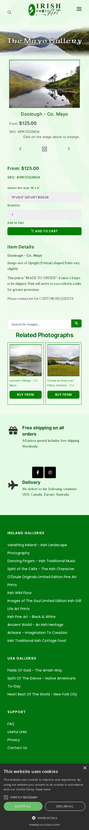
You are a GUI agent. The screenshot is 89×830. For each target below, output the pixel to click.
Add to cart (46, 231)
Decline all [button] (65, 806)
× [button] (85, 768)
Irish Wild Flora (19, 592)
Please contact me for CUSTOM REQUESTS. (40, 299)
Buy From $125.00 (25, 395)
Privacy (13, 739)
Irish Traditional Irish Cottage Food (36, 640)
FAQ (10, 723)
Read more (43, 789)
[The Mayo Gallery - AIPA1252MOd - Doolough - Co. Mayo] (44, 83)
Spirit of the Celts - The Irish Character (40, 568)
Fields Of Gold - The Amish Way (34, 670)
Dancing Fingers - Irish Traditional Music (41, 560)
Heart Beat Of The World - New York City (42, 694)
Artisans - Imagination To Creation (37, 632)
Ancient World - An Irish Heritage (35, 624)
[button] (44, 818)
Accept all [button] (23, 806)
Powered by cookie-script (44, 825)
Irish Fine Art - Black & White (31, 616)
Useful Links (17, 731)
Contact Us (17, 747)
